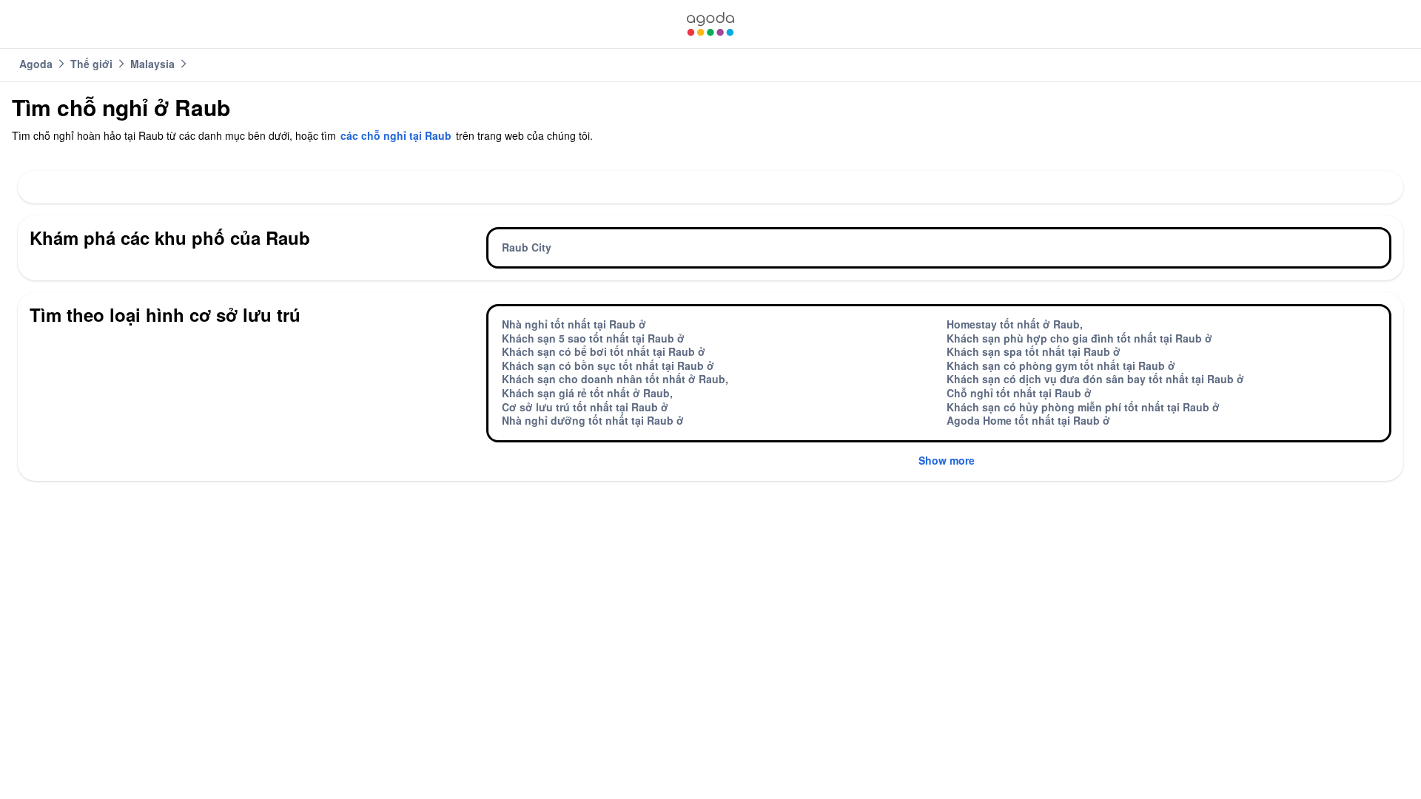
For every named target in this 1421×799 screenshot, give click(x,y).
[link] (710, 24)
